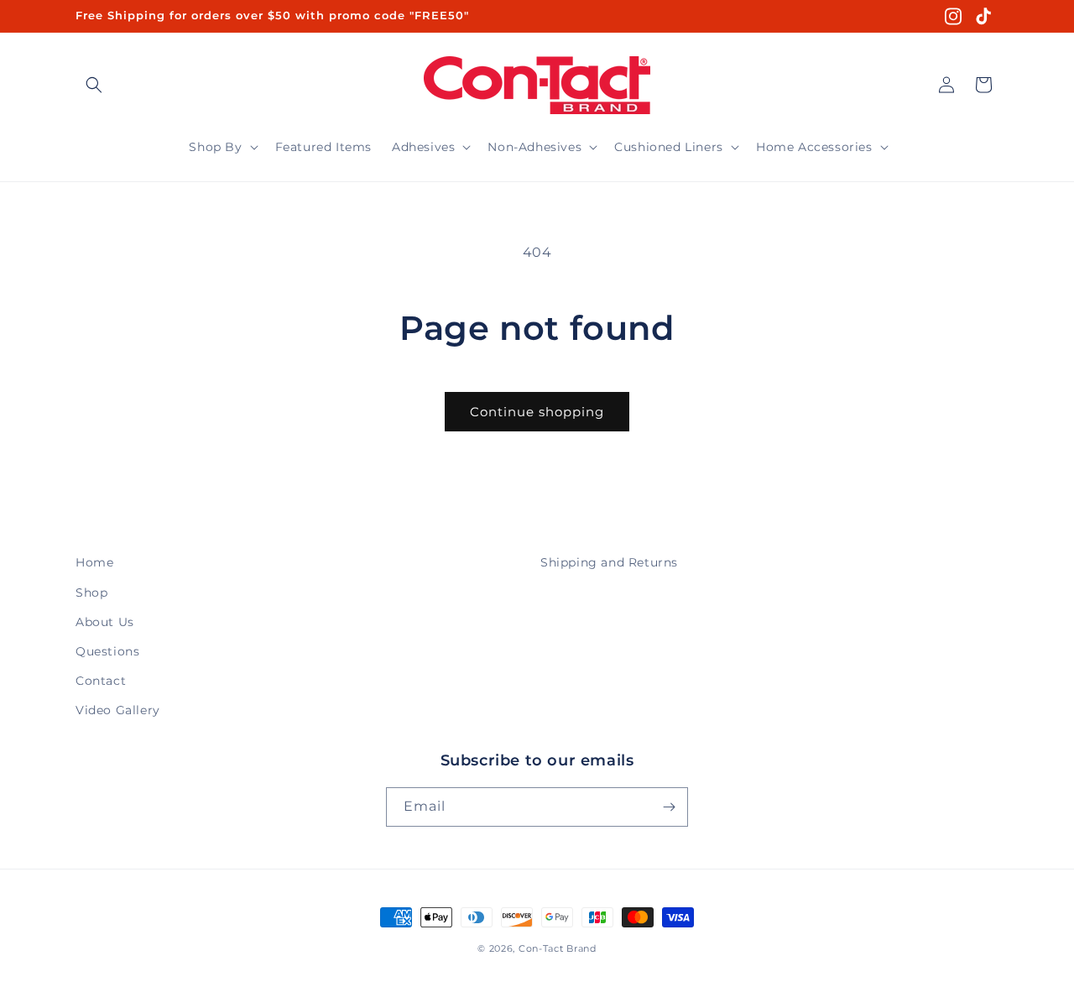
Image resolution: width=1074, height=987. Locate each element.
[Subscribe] (668, 807)
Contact (101, 680)
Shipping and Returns (609, 562)
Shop (91, 592)
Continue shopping (537, 412)
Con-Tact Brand (558, 948)
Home (94, 562)
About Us (105, 621)
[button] (94, 84)
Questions (107, 651)
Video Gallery (118, 710)
